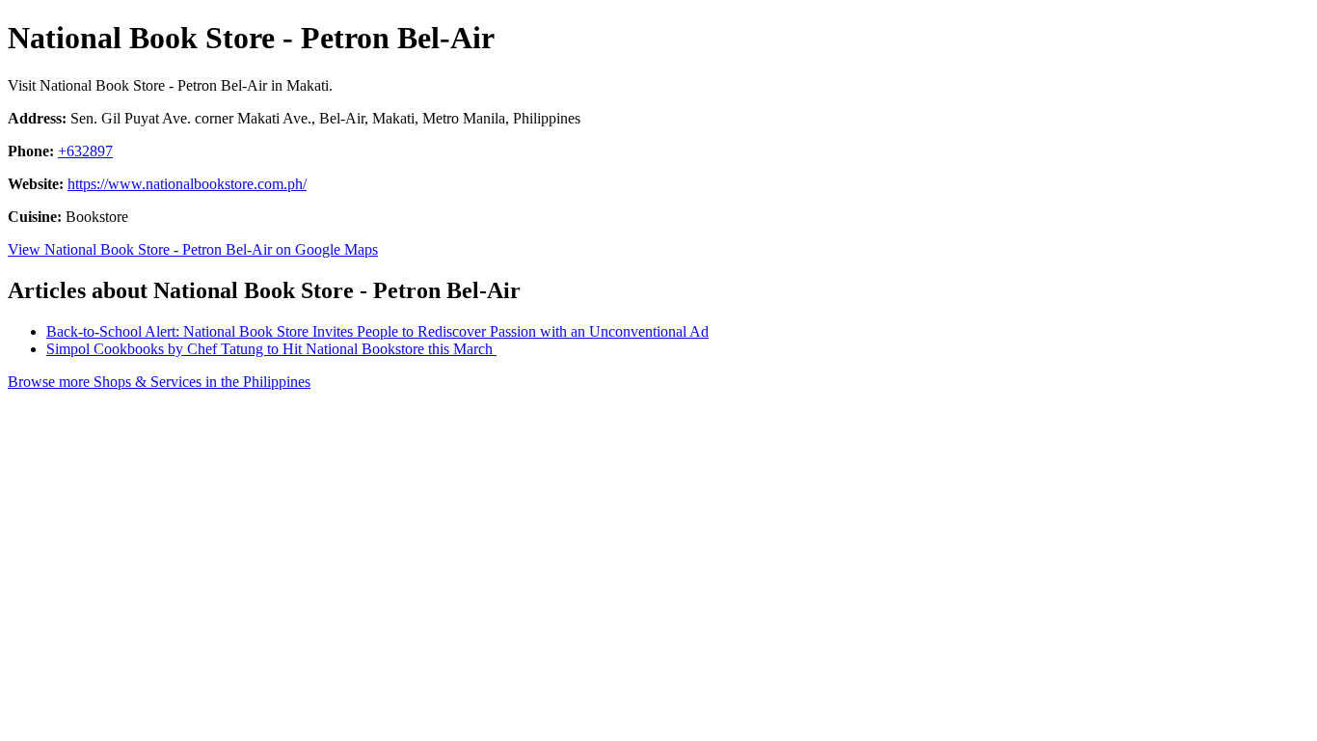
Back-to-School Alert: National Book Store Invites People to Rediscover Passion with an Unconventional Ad (377, 331)
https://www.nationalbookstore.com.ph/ (187, 184)
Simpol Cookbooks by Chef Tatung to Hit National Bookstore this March (271, 349)
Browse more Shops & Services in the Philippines (159, 381)
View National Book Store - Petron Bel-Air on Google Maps (193, 249)
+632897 (85, 151)
